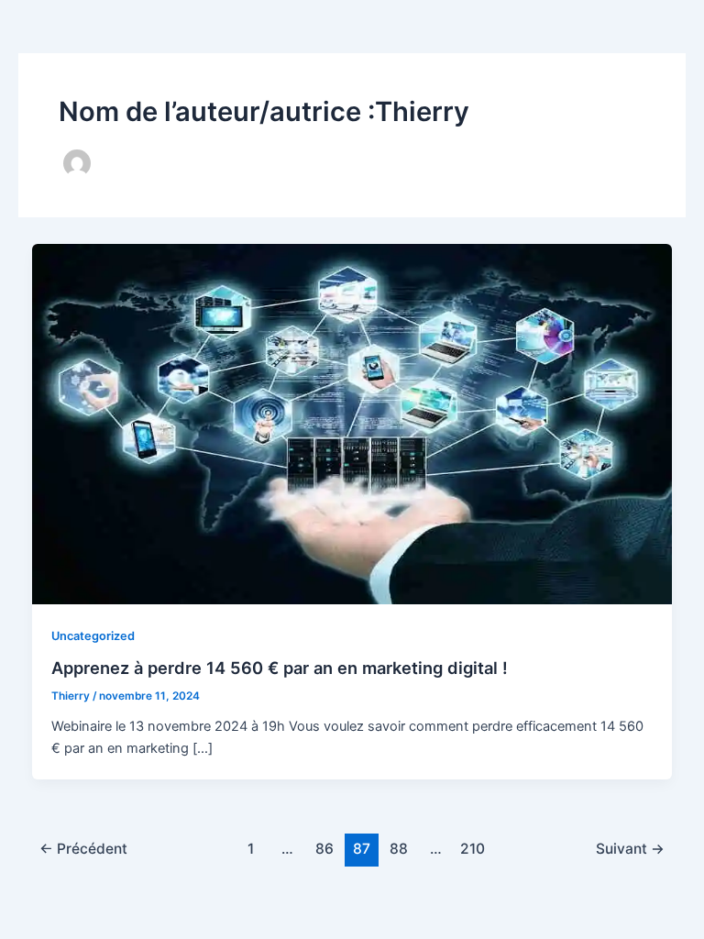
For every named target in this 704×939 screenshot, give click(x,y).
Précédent (83, 848)
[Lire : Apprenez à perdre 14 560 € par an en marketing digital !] (352, 422)
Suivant (630, 848)
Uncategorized (93, 636)
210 (472, 848)
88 (399, 848)
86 (324, 848)
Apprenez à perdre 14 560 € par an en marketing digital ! (279, 667)
